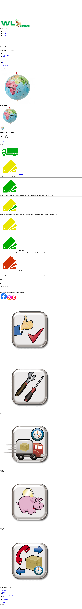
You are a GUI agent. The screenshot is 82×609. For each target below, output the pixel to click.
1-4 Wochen (21, 174)
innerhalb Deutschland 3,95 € (6, 282)
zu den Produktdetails (3, 141)
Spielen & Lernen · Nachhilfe (6, 55)
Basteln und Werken (5, 56)
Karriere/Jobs (4, 590)
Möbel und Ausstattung (5, 57)
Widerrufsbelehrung (4, 593)
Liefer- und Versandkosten (5, 599)
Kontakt (3, 596)
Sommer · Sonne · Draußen (5, 58)
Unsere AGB (4, 591)
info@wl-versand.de (5, 279)
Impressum (3, 592)
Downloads (3, 602)
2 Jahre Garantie (4, 606)
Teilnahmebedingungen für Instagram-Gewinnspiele (9, 595)
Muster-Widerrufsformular (5, 594)
